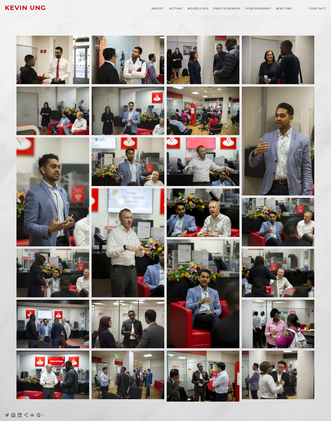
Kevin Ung (25, 8)
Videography (258, 8)
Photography (227, 8)
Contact (317, 8)
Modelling (198, 8)
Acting (176, 8)
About (157, 8)
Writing (284, 8)
